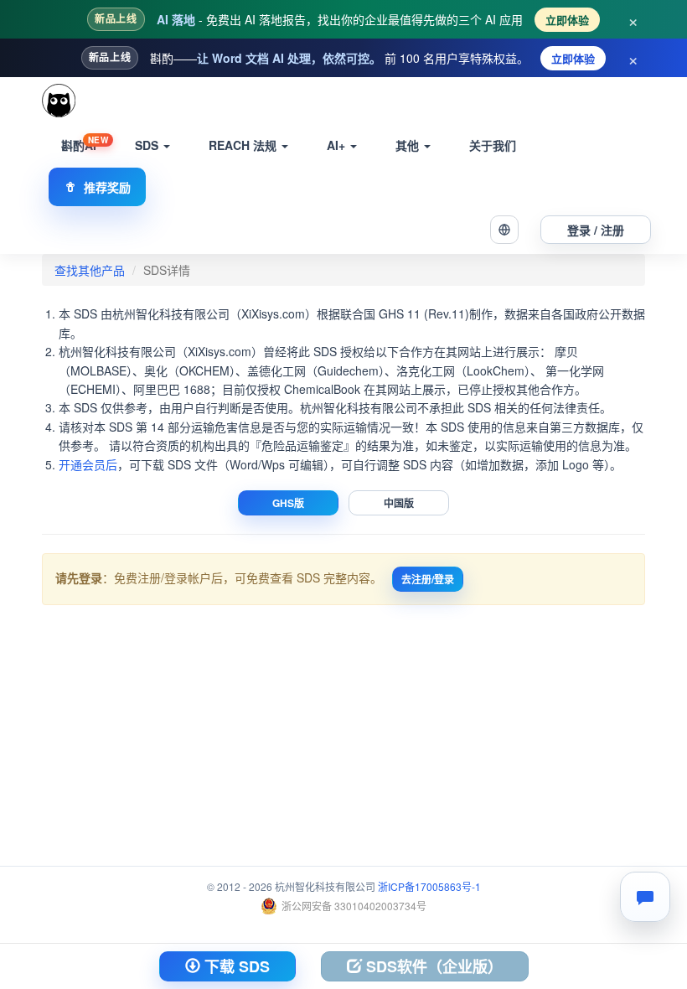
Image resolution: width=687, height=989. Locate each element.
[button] (504, 229)
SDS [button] (148, 145)
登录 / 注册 (595, 229)
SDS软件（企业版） (432, 966)
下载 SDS (235, 966)
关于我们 (492, 145)
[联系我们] (645, 897)
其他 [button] (408, 145)
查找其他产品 (89, 269)
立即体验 (567, 20)
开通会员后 (88, 464)
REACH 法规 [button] (244, 145)
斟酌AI (84, 143)
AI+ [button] (338, 145)
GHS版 (288, 502)
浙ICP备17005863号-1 (429, 886)
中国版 (399, 502)
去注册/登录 (427, 579)
